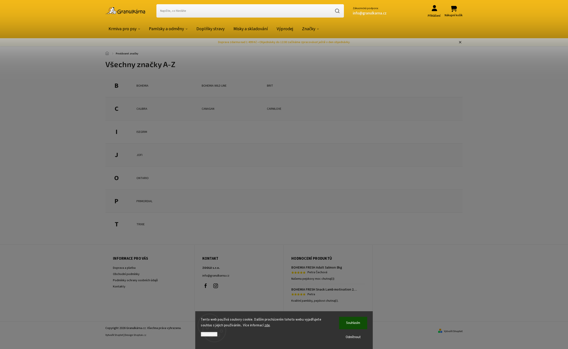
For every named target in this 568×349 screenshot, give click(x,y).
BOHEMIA (142, 86)
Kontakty (119, 286)
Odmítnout (353, 337)
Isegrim (141, 132)
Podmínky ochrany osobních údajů (135, 280)
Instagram (215, 285)
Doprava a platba (124, 268)
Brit (270, 86)
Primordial (144, 201)
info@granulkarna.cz (215, 275)
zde (267, 325)
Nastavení (209, 334)
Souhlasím (353, 323)
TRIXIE (140, 224)
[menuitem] (124, 29)
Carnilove (274, 109)
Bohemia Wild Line (214, 86)
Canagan (208, 109)
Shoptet (118, 335)
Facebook (205, 285)
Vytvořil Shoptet (453, 331)
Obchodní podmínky (126, 274)
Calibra (141, 109)
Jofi (139, 155)
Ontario (142, 178)
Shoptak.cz (140, 335)
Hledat (337, 10)
